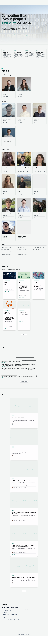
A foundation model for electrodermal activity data (25, 357)
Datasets (24, 2)
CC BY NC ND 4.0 (36, 633)
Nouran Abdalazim (7, 167)
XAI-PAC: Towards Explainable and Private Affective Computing (38, 284)
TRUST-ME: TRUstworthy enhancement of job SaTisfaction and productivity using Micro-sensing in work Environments (9, 316)
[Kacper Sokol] (39, 110)
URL (2, 358)
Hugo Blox (23, 634)
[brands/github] (38, 171)
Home (2, 2)
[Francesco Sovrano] (8, 133)
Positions (31, 2)
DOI (8, 358)
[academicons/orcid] (6, 96)
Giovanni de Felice (5, 357)
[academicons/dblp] (7, 96)
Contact (35, 2)
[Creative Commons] (24, 631)
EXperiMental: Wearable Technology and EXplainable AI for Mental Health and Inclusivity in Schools (24, 285)
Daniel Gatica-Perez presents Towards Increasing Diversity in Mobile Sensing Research (23, 546)
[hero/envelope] (4, 96)
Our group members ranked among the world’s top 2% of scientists (24, 513)
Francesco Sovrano (7, 141)
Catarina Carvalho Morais (39, 190)
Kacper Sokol (36, 119)
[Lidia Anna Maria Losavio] (8, 181)
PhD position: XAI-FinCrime (18, 417)
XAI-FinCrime (7, 282)
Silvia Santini (21, 93)
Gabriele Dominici (7, 213)
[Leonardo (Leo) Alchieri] (24, 159)
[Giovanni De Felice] (8, 110)
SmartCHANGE (22, 312)
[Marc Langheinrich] (8, 84)
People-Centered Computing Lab (6, 1)
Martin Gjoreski (21, 119)
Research (9, 2)
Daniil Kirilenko (37, 213)
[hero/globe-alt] (21, 171)
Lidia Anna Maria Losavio (8, 190)
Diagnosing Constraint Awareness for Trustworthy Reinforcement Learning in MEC (16, 369)
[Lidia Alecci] (39, 159)
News (28, 2)
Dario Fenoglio (21, 213)
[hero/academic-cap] (3, 96)
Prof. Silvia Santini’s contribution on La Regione (22, 480)
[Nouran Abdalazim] (8, 159)
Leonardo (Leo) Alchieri (23, 167)
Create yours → (28, 634)
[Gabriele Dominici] (8, 205)
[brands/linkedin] (6, 122)
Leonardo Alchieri (5, 355)
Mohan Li (5, 236)
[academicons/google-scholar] (9, 96)
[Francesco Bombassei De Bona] (24, 181)
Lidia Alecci (36, 167)
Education (14, 2)
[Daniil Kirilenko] (39, 205)
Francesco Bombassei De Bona (24, 355)
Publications (19, 2)
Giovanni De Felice (7, 119)
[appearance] (46, 2)
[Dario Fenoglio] (24, 205)
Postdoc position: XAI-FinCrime (19, 449)
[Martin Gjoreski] (24, 110)
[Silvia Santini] (24, 84)
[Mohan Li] (8, 227)
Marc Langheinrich (7, 93)
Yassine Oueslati (22, 236)
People (5, 2)
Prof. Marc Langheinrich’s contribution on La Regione (23, 577)
